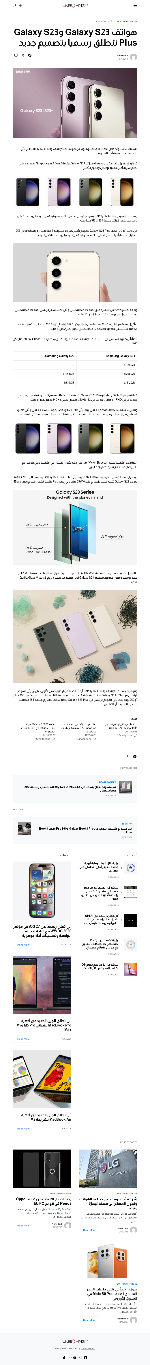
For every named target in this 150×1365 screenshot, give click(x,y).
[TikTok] (64, 1357)
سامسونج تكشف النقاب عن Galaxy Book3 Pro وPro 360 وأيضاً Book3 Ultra (85, 830)
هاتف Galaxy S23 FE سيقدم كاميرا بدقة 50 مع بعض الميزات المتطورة (38, 728)
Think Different (88, 1348)
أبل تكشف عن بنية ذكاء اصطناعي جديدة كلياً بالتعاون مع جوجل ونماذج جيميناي (100, 944)
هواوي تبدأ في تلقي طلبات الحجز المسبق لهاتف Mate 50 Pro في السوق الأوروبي (112, 1293)
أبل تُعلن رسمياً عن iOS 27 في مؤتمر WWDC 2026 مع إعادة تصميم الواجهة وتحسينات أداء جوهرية (42, 931)
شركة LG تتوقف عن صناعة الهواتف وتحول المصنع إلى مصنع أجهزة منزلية (108, 1203)
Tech (118, 21)
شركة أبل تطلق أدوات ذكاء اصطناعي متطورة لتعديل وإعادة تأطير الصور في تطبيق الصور (100, 893)
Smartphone (129, 21)
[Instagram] (80, 1357)
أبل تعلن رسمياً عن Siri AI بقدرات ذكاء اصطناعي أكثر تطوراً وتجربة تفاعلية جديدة (101, 919)
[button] (135, 5)
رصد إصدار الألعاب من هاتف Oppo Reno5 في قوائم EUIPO (43, 1201)
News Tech (123, 1228)
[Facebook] (85, 1357)
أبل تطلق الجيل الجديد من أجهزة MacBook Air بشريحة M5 (46, 1117)
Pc (130, 824)
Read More (23, 944)
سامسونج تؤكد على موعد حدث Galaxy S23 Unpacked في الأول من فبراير (78, 728)
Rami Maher (122, 55)
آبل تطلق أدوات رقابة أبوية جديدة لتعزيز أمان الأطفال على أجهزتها (99, 867)
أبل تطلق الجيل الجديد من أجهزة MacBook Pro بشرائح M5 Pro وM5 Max (43, 1025)
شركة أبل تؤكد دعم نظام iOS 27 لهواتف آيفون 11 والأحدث (100, 966)
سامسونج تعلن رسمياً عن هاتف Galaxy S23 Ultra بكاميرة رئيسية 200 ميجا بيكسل (70, 788)
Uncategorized (107, 782)
